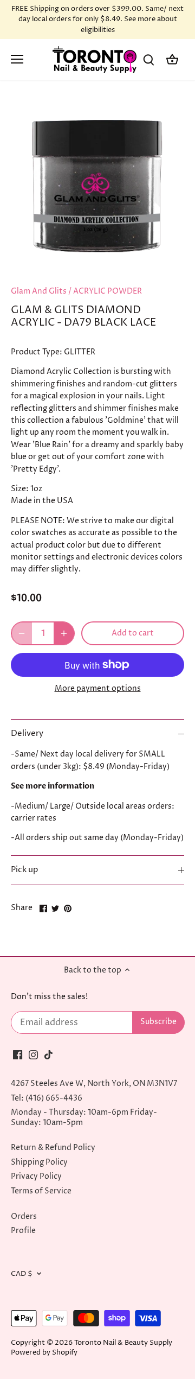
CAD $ (21, 1274)
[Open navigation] (17, 59)
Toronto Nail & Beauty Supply (123, 1343)
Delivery (27, 733)
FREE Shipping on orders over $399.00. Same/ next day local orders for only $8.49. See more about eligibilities (97, 19)
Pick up (24, 870)
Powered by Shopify (44, 1352)
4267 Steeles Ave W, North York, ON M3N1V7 (94, 1083)
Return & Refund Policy (53, 1147)
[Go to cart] (172, 59)
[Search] (148, 59)
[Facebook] (17, 1054)
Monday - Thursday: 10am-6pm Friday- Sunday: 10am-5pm (84, 1117)
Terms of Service (41, 1191)
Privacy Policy (36, 1176)
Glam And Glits (39, 291)
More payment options (98, 688)
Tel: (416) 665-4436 (46, 1098)
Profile (23, 1230)
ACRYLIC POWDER (107, 291)
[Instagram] (33, 1054)
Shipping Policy (39, 1162)
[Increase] (64, 633)
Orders (24, 1216)
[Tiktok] (48, 1054)
